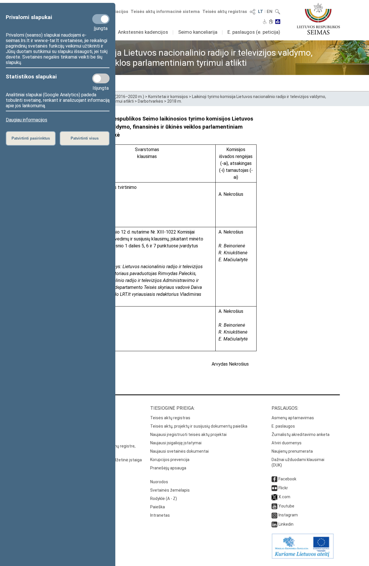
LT (260, 11)
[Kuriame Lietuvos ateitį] (303, 557)
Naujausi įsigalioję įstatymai (176, 443)
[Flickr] (274, 488)
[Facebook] (274, 479)
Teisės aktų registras (224, 11)
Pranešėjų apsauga (168, 468)
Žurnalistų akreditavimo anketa (301, 434)
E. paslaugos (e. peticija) (253, 32)
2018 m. (174, 101)
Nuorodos (159, 481)
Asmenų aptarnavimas (293, 417)
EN (269, 11)
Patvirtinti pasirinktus (31, 138)
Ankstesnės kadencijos (143, 32)
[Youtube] (274, 506)
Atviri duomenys (287, 443)
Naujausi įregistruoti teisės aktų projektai (188, 434)
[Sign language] (271, 22)
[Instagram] (274, 515)
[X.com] (274, 496)
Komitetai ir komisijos (168, 96)
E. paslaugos (283, 426)
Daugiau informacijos (26, 120)
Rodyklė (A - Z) (163, 498)
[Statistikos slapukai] (101, 78)
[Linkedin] (274, 524)
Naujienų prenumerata (292, 451)
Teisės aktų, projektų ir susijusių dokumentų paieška (198, 426)
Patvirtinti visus (85, 138)
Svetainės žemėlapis (170, 490)
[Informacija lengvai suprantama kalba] (277, 22)
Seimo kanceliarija (197, 32)
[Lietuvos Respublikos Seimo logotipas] (318, 19)
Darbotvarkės (150, 101)
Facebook (287, 479)
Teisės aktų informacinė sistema (165, 11)
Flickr (283, 488)
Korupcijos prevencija (169, 459)
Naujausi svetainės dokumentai (179, 451)
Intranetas (160, 515)
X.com (284, 496)
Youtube (286, 506)
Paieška (157, 507)
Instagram (288, 515)
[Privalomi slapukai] (101, 19)
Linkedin (285, 524)
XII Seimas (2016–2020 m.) (119, 96)
